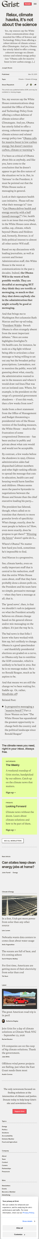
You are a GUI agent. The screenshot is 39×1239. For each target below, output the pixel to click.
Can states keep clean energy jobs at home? (19, 864)
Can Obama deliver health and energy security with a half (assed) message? (19, 212)
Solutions (5, 1133)
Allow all (19, 1228)
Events (4, 1189)
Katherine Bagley (12, 1021)
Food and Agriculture (9, 1142)
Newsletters (6, 1186)
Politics (4, 1129)
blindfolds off (9, 694)
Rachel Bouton (7, 1039)
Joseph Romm (7, 68)
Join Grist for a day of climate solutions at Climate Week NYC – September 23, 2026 (19, 1032)
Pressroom (6, 1171)
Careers (5, 1165)
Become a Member (8, 1192)
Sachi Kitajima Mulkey (10, 959)
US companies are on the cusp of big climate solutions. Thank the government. (19, 1049)
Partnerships (6, 1168)
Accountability (7, 1136)
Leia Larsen (6, 930)
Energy (15, 872)
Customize (18, 1234)
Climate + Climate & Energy (27, 79)
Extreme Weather (8, 1139)
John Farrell (6, 872)
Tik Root (5, 976)
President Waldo (12, 325)
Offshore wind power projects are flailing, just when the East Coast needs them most (18, 1067)
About (4, 1156)
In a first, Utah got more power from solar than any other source (18, 922)
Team (4, 1159)
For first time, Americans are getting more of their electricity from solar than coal (19, 969)
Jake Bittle (6, 1057)
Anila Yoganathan (8, 944)
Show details (27, 1221)
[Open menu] (35, 4)
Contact (5, 1162)
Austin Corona (7, 1074)
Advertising (6, 1195)
